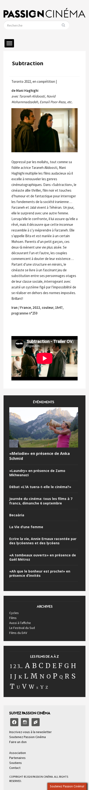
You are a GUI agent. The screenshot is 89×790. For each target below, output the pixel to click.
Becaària (16, 515)
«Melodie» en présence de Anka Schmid (39, 456)
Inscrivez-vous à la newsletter (30, 732)
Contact (14, 768)
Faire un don (18, 742)
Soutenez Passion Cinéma (27, 737)
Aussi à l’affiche (20, 623)
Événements (43, 403)
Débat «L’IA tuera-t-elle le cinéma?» (40, 487)
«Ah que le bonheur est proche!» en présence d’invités (39, 573)
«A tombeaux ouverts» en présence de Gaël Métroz (42, 557)
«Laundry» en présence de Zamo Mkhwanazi (37, 473)
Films (13, 618)
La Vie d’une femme (26, 527)
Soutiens (15, 763)
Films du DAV (18, 633)
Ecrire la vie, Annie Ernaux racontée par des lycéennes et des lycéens (42, 541)
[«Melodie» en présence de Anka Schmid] (43, 428)
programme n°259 (24, 313)
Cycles (14, 613)
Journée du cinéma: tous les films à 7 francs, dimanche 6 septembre (40, 501)
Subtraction (27, 63)
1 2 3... (16, 666)
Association (17, 753)
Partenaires (17, 758)
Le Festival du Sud (22, 628)
